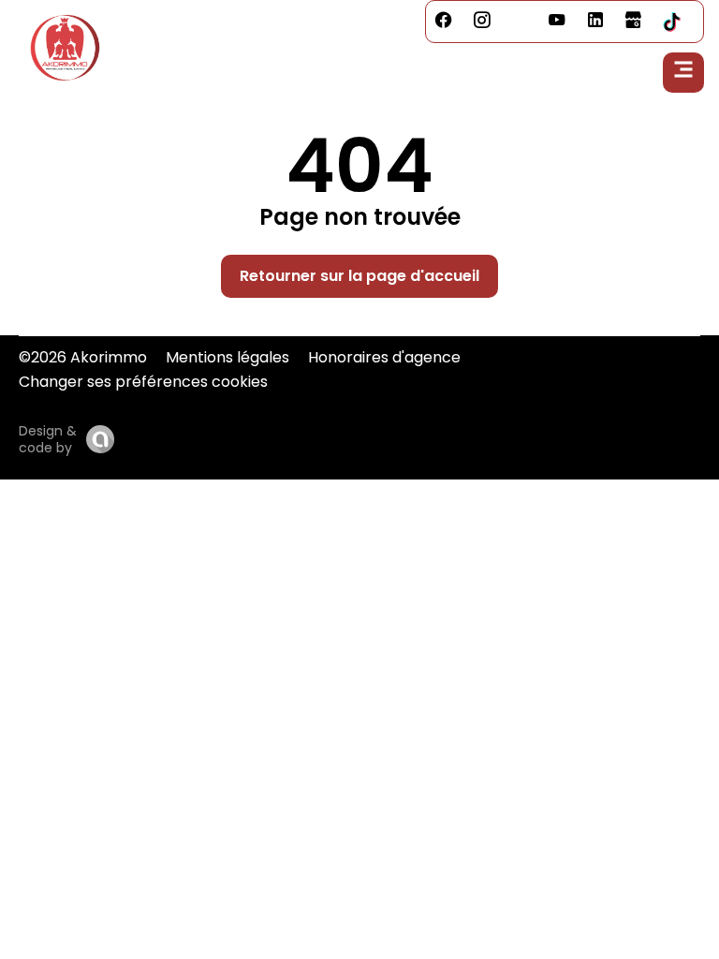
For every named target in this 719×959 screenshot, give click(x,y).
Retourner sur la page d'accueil (359, 276)
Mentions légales (227, 357)
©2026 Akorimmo (83, 357)
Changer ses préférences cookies (143, 381)
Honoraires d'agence (384, 357)
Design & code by (48, 439)
